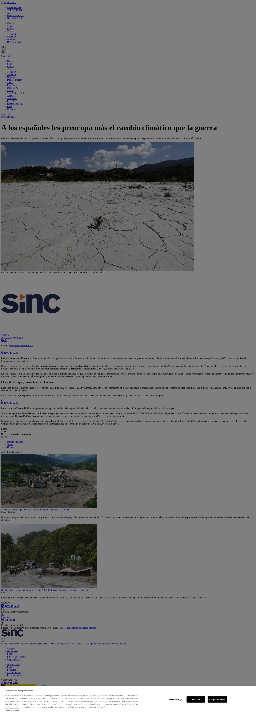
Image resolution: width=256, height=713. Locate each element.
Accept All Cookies (217, 699)
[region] (128, 699)
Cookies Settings (175, 699)
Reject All (196, 699)
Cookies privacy (12, 710)
